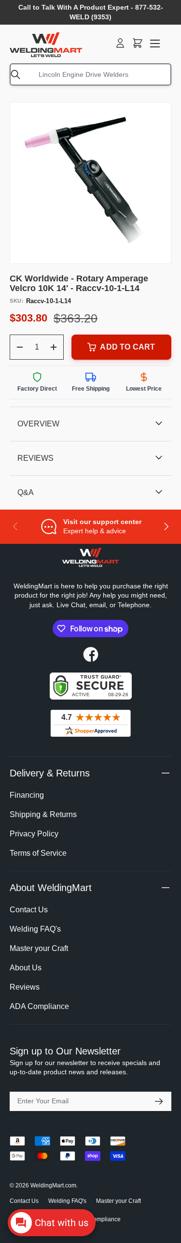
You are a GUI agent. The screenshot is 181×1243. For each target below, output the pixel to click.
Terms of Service (38, 853)
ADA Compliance (39, 1006)
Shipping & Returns (43, 814)
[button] (137, 43)
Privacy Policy (34, 834)
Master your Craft (39, 948)
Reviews (25, 987)
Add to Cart (127, 347)
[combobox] (90, 74)
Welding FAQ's (35, 929)
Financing (27, 795)
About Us (26, 968)
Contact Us (29, 910)
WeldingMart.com (53, 1185)
